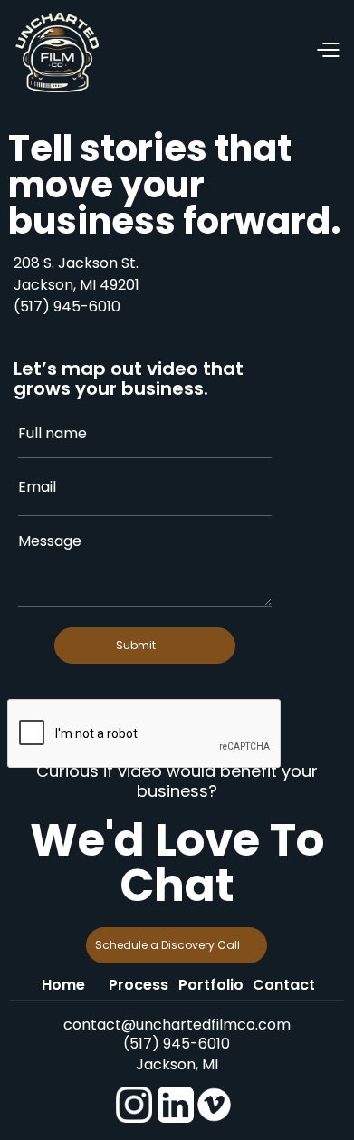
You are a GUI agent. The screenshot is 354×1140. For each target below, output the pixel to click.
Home (63, 984)
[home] (57, 51)
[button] (220, 52)
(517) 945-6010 (67, 306)
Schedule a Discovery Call (167, 945)
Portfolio (211, 984)
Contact (284, 984)
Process (138, 984)
